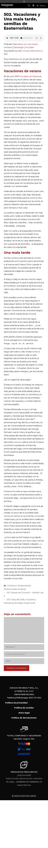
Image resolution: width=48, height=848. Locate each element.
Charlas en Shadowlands (19, 585)
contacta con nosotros (27, 781)
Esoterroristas (10, 589)
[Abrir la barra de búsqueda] (29, 5)
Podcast (22, 589)
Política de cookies (24, 707)
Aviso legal (24, 713)
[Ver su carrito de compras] (33, 5)
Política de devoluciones (24, 718)
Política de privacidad (16, 702)
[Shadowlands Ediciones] (7, 5)
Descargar (18, 47)
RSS (6, 54)
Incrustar (29, 47)
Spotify (18, 51)
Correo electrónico (32, 51)
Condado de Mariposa (30, 76)
